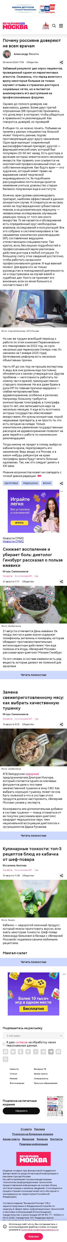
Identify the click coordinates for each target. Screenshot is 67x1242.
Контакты (56, 1139)
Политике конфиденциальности (40, 1229)
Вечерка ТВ (40, 1069)
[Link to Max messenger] (5, 1051)
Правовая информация (33, 1144)
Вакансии (28, 1139)
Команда (42, 1139)
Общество (32, 62)
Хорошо (33, 1236)
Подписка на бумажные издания (32, 1134)
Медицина (30, 483)
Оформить (21, 1110)
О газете (26, 1129)
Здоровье (11, 483)
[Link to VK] (13, 1051)
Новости (14, 1069)
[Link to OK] (20, 1051)
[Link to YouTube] (35, 1051)
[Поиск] (54, 26)
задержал (32, 774)
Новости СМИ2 (13, 541)
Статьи (13, 1074)
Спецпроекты (41, 1079)
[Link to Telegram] (43, 1051)
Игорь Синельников (15, 571)
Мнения (13, 1079)
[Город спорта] (46, 26)
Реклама (39, 1129)
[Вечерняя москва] (33, 1159)
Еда (36, 576)
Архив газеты (41, 1074)
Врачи (47, 483)
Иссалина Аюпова (14, 865)
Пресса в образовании (45, 1083)
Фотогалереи (17, 1083)
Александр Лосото (7, 54)
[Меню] (61, 26)
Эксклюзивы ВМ (23, 576)
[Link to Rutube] (58, 1051)
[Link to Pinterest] (5, 1059)
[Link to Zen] (28, 1051)
